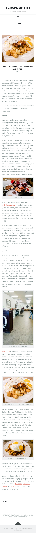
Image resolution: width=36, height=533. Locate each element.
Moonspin (18, 484)
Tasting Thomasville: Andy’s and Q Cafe (18, 67)
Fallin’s (13, 486)
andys (16, 515)
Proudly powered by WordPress (12, 528)
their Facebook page (9, 205)
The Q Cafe (6, 351)
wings (15, 517)
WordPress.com (18, 530)
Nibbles (18, 72)
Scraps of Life (18, 8)
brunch (20, 515)
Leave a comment (22, 517)
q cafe (24, 515)
